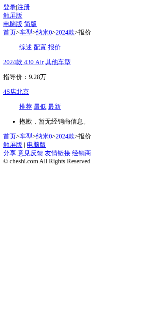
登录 (9, 7)
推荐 (25, 106)
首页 (9, 32)
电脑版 (12, 23)
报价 (54, 47)
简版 (30, 23)
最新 (54, 106)
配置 (40, 47)
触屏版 (12, 15)
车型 (26, 32)
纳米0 (44, 32)
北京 (22, 91)
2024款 (65, 32)
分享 (9, 153)
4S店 (9, 91)
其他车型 (58, 62)
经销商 (81, 153)
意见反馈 (30, 153)
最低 (40, 106)
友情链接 (57, 153)
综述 (25, 47)
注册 (23, 7)
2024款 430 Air (23, 62)
